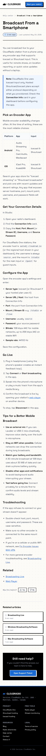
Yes (23, 590)
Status (5, 740)
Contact (6, 736)
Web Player (11, 581)
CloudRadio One (9, 710)
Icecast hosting (9, 716)
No (33, 590)
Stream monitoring (32, 713)
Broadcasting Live (15, 576)
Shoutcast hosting (10, 713)
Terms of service (31, 726)
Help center (8, 16)
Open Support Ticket (23, 673)
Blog (4, 726)
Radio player (30, 710)
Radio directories (9, 730)
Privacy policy (30, 730)
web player (35, 397)
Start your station (34, 4)
